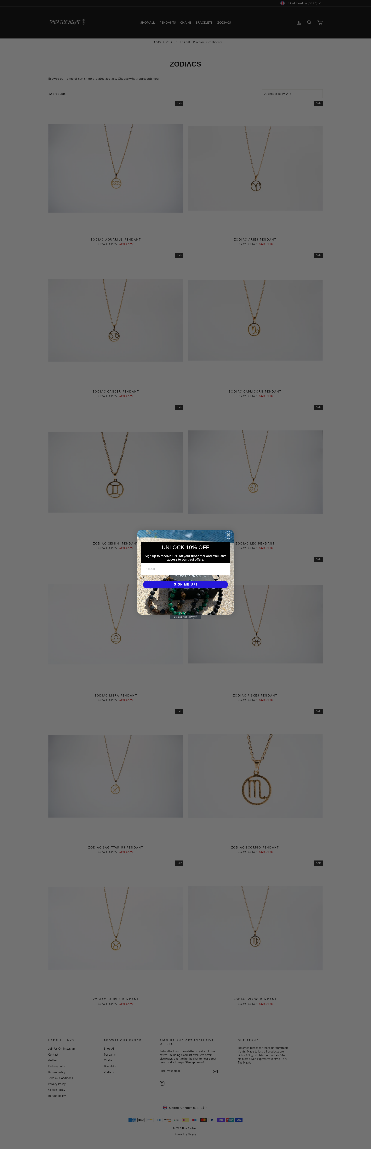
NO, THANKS (185, 596)
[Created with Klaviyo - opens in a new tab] (185, 617)
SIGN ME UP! (185, 584)
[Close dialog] (228, 535)
